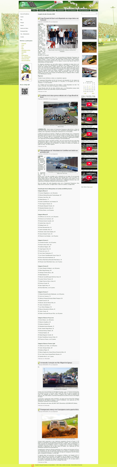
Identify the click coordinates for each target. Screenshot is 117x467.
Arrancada (23, 43)
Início (34, 10)
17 (84, 89)
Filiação (22, 22)
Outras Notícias (24, 55)
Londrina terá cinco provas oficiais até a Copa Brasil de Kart (59, 96)
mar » (93, 93)
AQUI (91, 187)
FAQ (21, 19)
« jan (85, 93)
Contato (94, 10)
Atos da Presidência (84, 10)
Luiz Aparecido (54, 21)
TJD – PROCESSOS (24, 34)
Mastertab (80, 464)
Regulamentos (60, 10)
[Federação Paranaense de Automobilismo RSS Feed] (33, 465)
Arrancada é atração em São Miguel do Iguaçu (56, 362)
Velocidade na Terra (25, 50)
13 (89, 88)
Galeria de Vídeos (24, 28)
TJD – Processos (72, 10)
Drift (22, 53)
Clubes (21, 16)
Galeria (22, 25)
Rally (22, 48)
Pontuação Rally (24, 31)
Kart (22, 46)
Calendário (41, 10)
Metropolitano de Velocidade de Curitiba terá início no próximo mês (59, 151)
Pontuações (50, 10)
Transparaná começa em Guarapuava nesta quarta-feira (59, 409)
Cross (22, 45)
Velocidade (23, 51)
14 (91, 88)
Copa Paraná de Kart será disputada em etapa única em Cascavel (59, 19)
